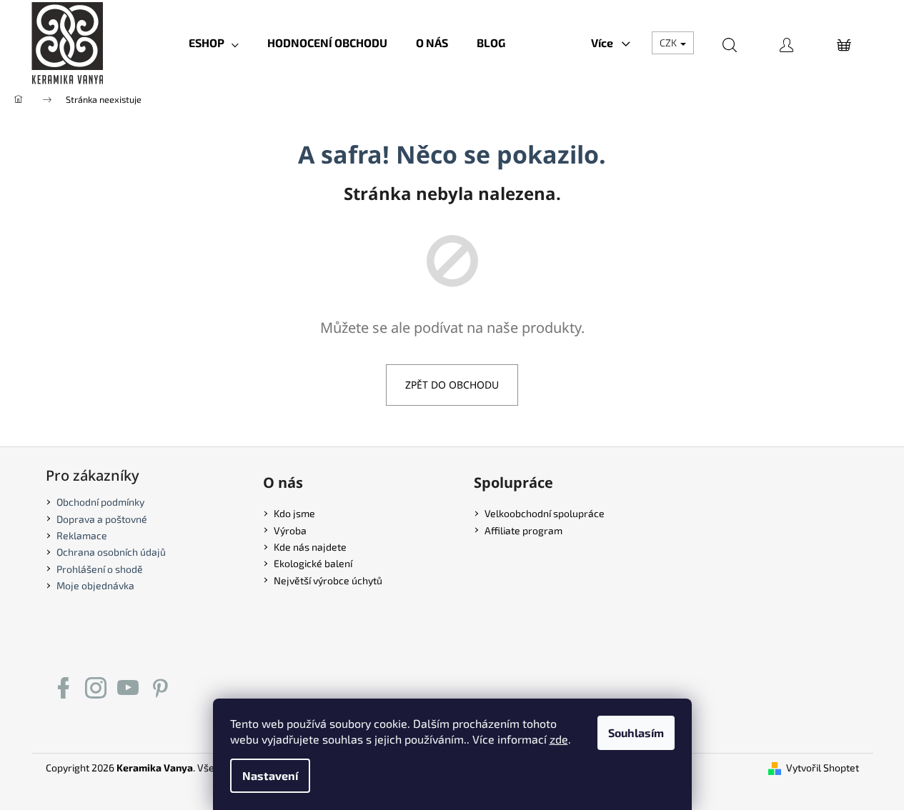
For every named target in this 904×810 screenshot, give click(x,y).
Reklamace (81, 535)
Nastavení (270, 775)
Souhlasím (636, 732)
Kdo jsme (294, 513)
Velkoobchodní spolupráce (545, 513)
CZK (669, 42)
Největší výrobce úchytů (328, 580)
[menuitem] (213, 42)
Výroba (290, 530)
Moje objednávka (95, 585)
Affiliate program (523, 530)
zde (559, 739)
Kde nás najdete (310, 547)
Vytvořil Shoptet (822, 767)
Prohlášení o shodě (99, 569)
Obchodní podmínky (100, 502)
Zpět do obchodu (452, 384)
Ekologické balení (313, 563)
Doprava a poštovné (101, 519)
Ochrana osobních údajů (111, 552)
